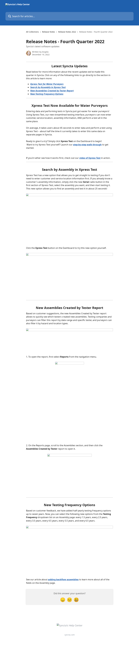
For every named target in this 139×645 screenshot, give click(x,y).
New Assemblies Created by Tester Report (52, 90)
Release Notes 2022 (67, 32)
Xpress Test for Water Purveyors (47, 84)
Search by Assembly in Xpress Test (48, 87)
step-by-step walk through (87, 144)
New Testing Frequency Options (46, 93)
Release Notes (48, 32)
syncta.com (69, 634)
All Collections (32, 32)
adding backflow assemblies (63, 579)
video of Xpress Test (89, 157)
